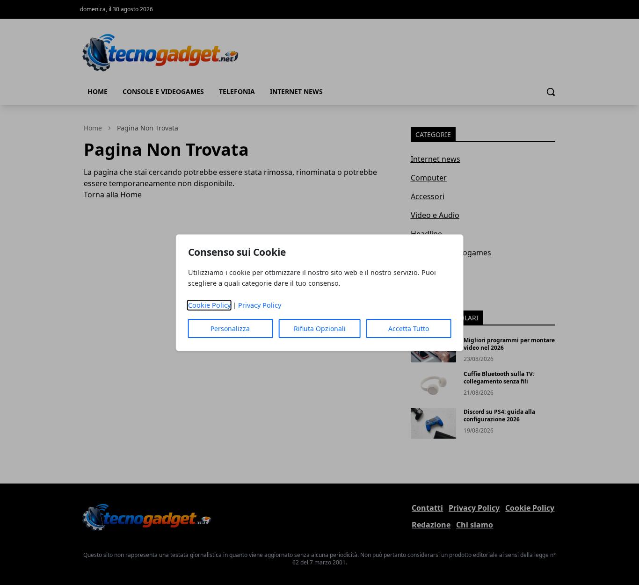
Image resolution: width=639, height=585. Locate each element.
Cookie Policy (209, 305)
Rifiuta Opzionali (320, 328)
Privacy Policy (259, 305)
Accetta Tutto (408, 328)
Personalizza (230, 328)
